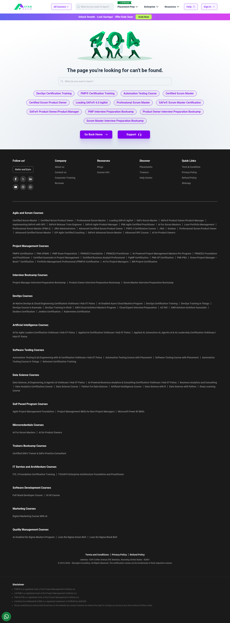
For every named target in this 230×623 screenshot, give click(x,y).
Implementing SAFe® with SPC (29, 224)
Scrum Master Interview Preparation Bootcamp (148, 282)
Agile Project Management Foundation (33, 411)
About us (59, 167)
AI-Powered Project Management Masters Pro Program (162, 253)
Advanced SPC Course (137, 232)
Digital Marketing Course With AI (30, 516)
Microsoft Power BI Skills (131, 411)
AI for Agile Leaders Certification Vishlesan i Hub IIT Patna (44, 332)
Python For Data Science (94, 386)
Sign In (207, 6)
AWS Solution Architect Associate (189, 307)
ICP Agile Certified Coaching (69, 232)
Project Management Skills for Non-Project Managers (85, 411)
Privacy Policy (189, 172)
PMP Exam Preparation (64, 253)
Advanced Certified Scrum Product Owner (101, 228)
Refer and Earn (23, 169)
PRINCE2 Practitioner (117, 253)
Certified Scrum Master (25, 220)
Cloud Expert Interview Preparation (138, 307)
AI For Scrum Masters (169, 224)
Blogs (100, 167)
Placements (146, 167)
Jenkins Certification (49, 311)
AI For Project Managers (115, 261)
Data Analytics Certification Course (34, 386)
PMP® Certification (23, 253)
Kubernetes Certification (77, 311)
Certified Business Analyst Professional (104, 257)
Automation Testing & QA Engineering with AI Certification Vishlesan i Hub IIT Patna (57, 357)
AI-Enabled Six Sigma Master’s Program (34, 537)
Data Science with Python (182, 386)
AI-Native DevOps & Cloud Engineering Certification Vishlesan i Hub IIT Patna (54, 303)
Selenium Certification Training (59, 361)
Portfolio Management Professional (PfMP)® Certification (68, 261)
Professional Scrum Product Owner (198, 228)
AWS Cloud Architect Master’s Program (95, 307)
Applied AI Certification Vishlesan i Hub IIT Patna (104, 332)
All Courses (60, 6)
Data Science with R (155, 386)
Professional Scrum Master (91, 220)
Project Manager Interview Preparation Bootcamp (39, 282)
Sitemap (186, 183)
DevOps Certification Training (162, 303)
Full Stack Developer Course (28, 495)
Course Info (103, 172)
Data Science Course (67, 386)
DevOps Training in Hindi (58, 307)
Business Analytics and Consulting (198, 382)
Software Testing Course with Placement (177, 357)
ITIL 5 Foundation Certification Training (34, 474)
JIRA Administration (64, 228)
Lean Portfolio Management (199, 224)
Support (131, 134)
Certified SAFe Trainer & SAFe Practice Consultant (39, 453)
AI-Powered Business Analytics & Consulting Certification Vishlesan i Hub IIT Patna (132, 382)
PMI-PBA (182, 257)
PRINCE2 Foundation (91, 253)
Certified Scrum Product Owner (57, 220)
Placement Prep (126, 6)
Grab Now (143, 17)
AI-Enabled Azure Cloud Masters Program (120, 303)
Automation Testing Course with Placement (128, 357)
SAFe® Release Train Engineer (65, 224)
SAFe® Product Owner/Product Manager (182, 220)
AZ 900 (164, 307)
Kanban (172, 228)
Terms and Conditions (97, 554)
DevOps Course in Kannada (27, 307)
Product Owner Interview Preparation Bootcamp (94, 282)
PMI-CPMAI (43, 253)
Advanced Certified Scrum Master (33, 232)
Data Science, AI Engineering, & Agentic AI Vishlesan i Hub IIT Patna (49, 382)
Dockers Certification (24, 311)
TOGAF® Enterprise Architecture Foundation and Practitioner (91, 474)
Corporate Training (65, 177)
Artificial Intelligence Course (126, 386)
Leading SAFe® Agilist (121, 220)
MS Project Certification (144, 261)
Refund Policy (189, 177)
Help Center (146, 177)
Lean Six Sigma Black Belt (103, 537)
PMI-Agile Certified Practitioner (138, 224)
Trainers (144, 172)
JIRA (161, 228)
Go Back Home (94, 134)
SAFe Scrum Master (147, 220)
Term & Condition (191, 167)
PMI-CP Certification (163, 257)
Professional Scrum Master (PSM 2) (32, 228)
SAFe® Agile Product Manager (101, 224)
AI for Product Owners (163, 232)
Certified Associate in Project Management (56, 257)
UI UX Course (53, 495)
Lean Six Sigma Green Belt (72, 537)
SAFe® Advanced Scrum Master (105, 232)
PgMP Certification (138, 257)
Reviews (59, 183)
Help (189, 6)
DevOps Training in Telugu (195, 303)
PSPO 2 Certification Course (141, 228)
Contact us (60, 172)
